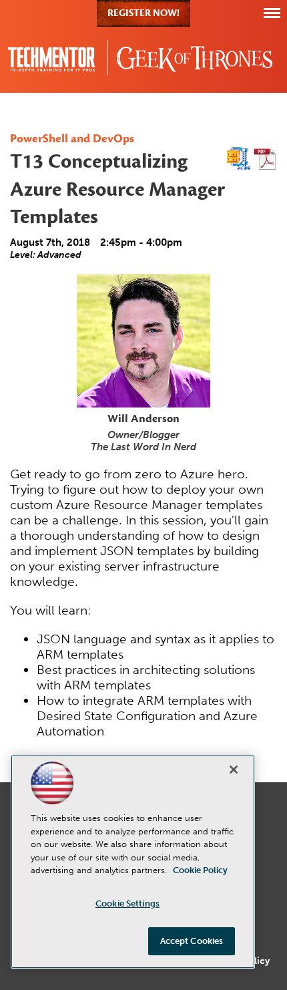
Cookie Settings (127, 903)
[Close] (233, 769)
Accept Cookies (192, 941)
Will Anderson (143, 419)
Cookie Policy (200, 870)
